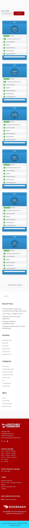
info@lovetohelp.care (7, 433)
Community (5, 366)
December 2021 (6, 354)
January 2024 (6, 349)
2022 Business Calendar (15, 285)
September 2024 (7, 340)
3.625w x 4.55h (7, 207)
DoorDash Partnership (9, 499)
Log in (4, 398)
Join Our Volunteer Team (8, 487)
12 (4, 253)
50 (4, 167)
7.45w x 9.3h (6, 36)
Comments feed (6, 403)
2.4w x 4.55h (6, 250)
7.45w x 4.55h (6, 164)
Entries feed (5, 401)
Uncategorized (6, 383)
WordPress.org (6, 406)
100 (4, 38)
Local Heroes (6, 377)
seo (3, 380)
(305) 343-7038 (5, 431)
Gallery (3, 484)
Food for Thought (7, 372)
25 (4, 210)
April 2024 (5, 346)
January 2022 (6, 351)
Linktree (3, 489)
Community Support (8, 369)
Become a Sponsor (6, 480)
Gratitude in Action (7, 375)
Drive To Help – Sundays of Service (12, 314)
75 (4, 124)
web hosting (6, 386)
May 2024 (5, 343)
